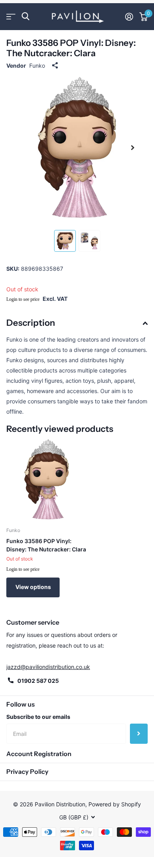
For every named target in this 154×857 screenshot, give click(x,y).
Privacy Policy (27, 771)
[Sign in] (129, 16)
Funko (37, 65)
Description (30, 322)
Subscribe (139, 733)
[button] (132, 148)
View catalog (10, 16)
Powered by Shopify (114, 804)
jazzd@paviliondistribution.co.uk (48, 666)
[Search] (25, 16)
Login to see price (22, 299)
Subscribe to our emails (38, 716)
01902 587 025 (38, 680)
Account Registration (38, 754)
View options (33, 586)
